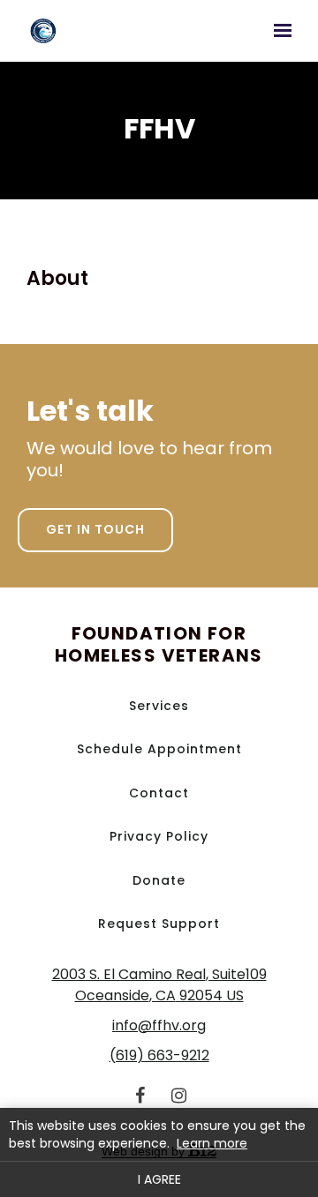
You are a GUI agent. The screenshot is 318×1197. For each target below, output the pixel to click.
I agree (159, 1179)
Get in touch (95, 529)
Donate (159, 880)
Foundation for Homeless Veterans (159, 644)
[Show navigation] (278, 31)
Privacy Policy (159, 836)
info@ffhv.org (159, 1025)
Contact (159, 793)
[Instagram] (178, 1095)
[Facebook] (139, 1095)
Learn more (212, 1143)
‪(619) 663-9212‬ (159, 1055)
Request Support (159, 923)
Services (159, 705)
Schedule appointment (159, 749)
